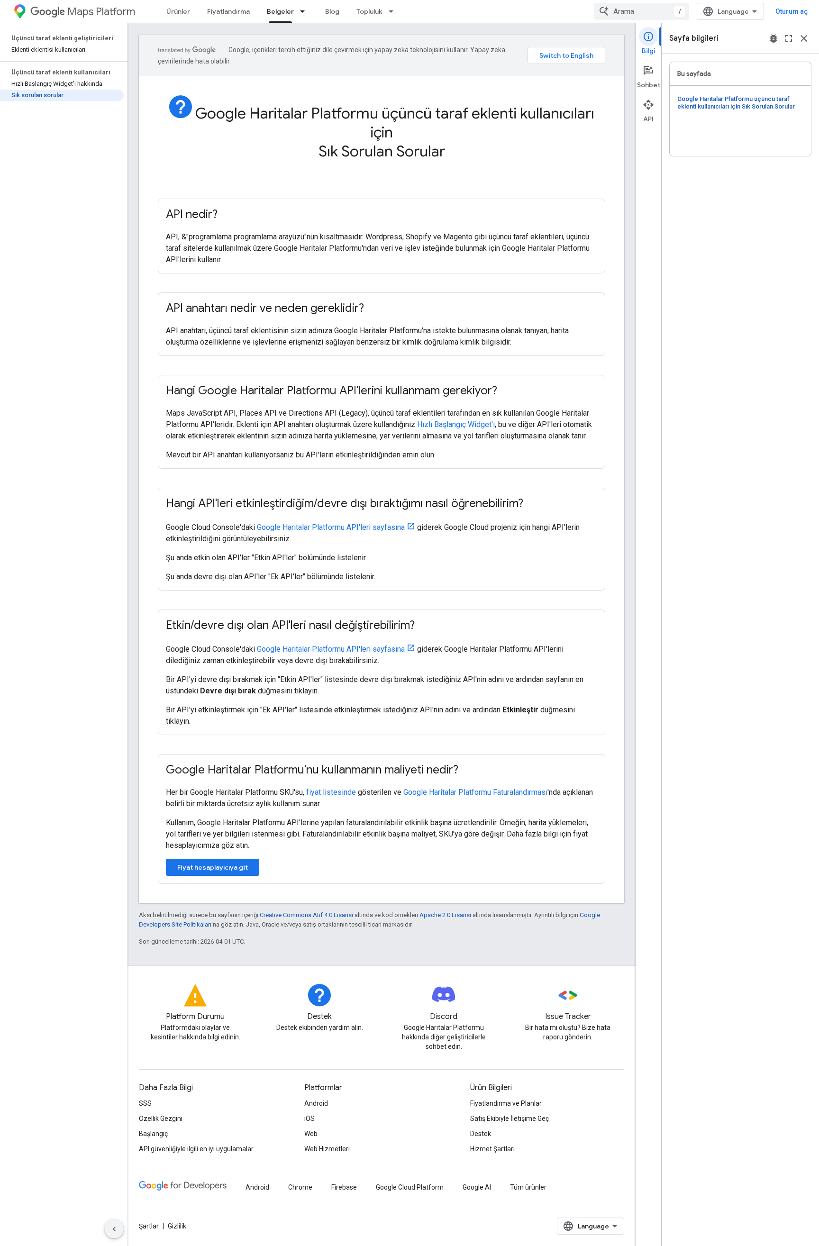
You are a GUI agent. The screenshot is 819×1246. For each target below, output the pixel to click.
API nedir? (192, 214)
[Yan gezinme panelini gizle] (114, 1228)
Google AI (477, 1187)
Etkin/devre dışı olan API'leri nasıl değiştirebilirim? (290, 625)
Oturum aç (791, 11)
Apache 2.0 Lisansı (445, 915)
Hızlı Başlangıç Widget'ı (456, 424)
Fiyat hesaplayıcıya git (212, 867)
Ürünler (178, 11)
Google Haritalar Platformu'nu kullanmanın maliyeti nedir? (312, 770)
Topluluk (369, 11)
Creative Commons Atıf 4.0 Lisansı (306, 915)
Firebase (344, 1187)
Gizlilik (177, 1226)
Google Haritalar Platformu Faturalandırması (475, 792)
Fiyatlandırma (228, 11)
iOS (309, 1118)
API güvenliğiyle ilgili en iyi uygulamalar (196, 1149)
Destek (480, 1133)
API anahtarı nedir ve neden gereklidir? (265, 308)
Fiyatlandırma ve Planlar (506, 1103)
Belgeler (280, 11)
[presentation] (381, 137)
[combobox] (641, 11)
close (804, 38)
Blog (332, 11)
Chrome (300, 1187)
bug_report (773, 38)
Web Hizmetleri (327, 1149)
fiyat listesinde (331, 792)
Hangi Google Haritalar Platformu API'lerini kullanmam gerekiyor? (331, 390)
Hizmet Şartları (492, 1149)
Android (316, 1103)
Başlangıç (153, 1133)
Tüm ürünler (528, 1187)
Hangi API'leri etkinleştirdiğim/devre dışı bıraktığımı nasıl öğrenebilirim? (344, 503)
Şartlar (149, 1226)
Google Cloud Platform (410, 1187)
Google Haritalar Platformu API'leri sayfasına (331, 527)
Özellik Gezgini (160, 1118)
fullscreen (788, 38)
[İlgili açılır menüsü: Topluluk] (393, 11)
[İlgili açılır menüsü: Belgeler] (305, 11)
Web (311, 1133)
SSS (145, 1103)
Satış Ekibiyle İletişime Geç (509, 1118)
